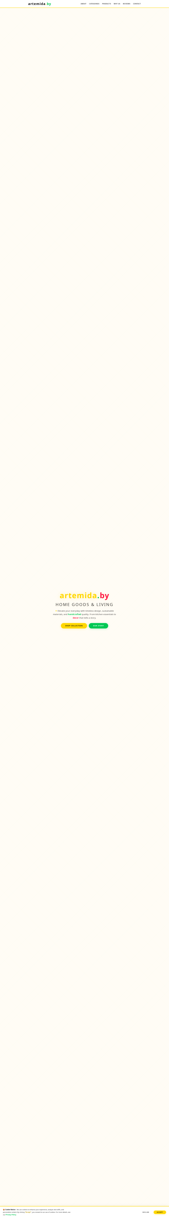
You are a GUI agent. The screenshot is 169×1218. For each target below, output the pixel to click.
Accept (160, 1212)
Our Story (98, 626)
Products (106, 4)
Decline (145, 1212)
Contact (137, 4)
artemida (39, 3)
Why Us (117, 4)
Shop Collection (74, 626)
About (83, 4)
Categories (94, 4)
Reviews (126, 4)
